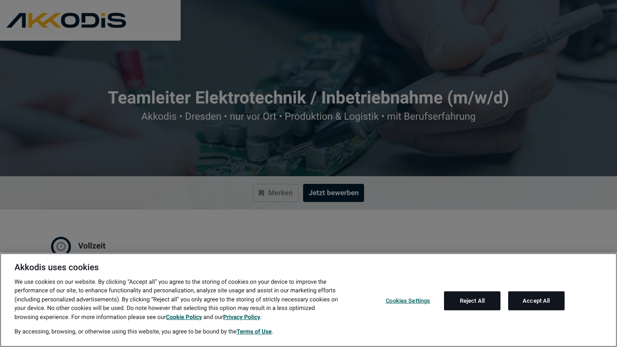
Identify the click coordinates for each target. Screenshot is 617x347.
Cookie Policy (184, 317)
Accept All (536, 300)
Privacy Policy (241, 317)
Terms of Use (254, 331)
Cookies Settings (408, 300)
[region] (308, 300)
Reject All (472, 300)
